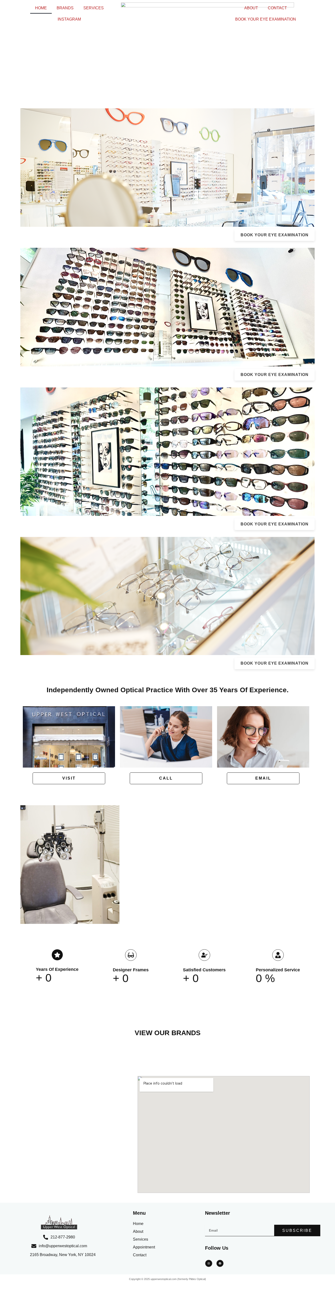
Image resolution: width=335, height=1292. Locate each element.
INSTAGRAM (69, 19)
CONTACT (277, 8)
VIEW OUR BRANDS (168, 1033)
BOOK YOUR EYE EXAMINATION (265, 19)
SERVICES (93, 8)
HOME (41, 8)
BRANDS (65, 8)
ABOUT (251, 8)
